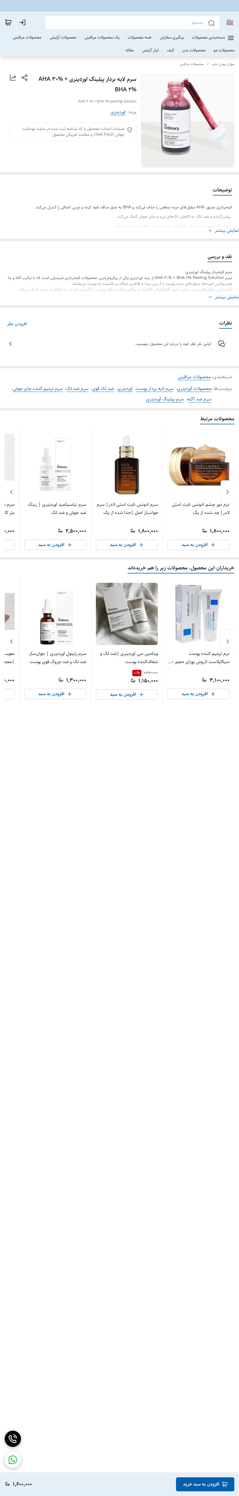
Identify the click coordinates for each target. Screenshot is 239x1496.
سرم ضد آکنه (199, 399)
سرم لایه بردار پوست (154, 388)
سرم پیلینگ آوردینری (165, 399)
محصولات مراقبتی (192, 64)
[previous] (228, 492)
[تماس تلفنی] (13, 1439)
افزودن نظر (17, 323)
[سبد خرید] (8, 22)
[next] (11, 492)
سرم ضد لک (77, 388)
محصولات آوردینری (194, 388)
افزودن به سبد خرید (201, 1484)
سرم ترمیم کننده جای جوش (38, 388)
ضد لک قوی (103, 388)
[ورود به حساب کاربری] (23, 22)
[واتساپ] (13, 1460)
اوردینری (118, 112)
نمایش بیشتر (227, 230)
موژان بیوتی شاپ (223, 64)
